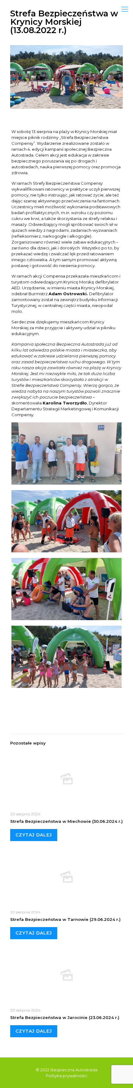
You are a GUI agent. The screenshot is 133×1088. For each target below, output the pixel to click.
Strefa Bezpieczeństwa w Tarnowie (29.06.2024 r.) (65, 919)
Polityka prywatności (66, 1075)
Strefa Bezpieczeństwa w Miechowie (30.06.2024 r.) (66, 821)
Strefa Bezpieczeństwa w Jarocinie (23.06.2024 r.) (64, 1017)
